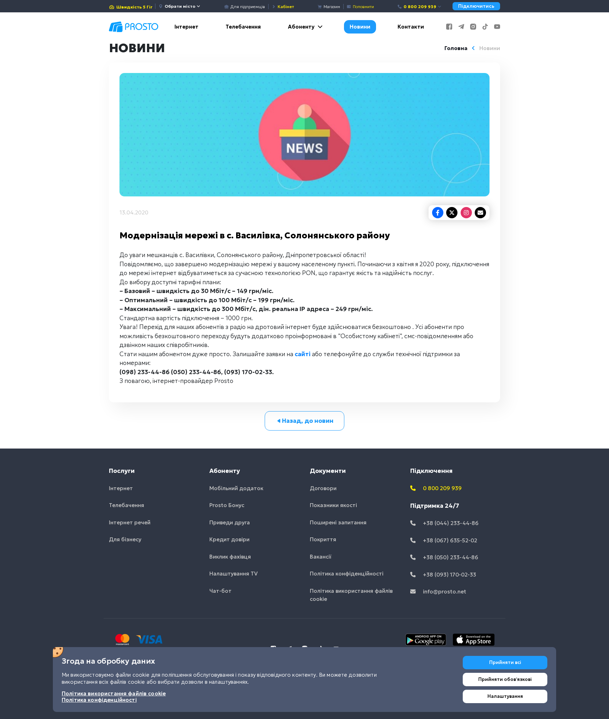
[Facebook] (437, 212)
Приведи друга (229, 522)
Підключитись (476, 6)
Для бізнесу (125, 539)
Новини (360, 26)
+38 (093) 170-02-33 (449, 574)
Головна (455, 48)
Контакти (411, 26)
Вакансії (321, 556)
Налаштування (505, 696)
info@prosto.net (444, 591)
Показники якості (333, 505)
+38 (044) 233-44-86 (450, 523)
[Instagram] (466, 212)
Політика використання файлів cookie (351, 594)
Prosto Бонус (226, 505)
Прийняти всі (505, 662)
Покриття (323, 539)
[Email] (480, 212)
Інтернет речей (129, 522)
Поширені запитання (338, 522)
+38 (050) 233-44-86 (450, 557)
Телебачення (243, 26)
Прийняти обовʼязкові (505, 679)
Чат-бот (220, 590)
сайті (302, 354)
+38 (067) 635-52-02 (449, 540)
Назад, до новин (307, 421)
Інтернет (186, 26)
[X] (451, 212)
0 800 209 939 (419, 6)
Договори (323, 488)
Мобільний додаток (236, 488)
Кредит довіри (229, 539)
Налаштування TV (233, 573)
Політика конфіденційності (346, 573)
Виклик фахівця (230, 556)
